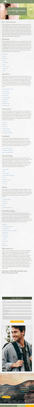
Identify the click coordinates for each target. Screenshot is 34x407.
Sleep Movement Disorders (8, 152)
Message (3, 315)
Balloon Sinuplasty (6, 103)
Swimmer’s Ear (5, 58)
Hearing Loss (5, 201)
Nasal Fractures (5, 95)
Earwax (4, 64)
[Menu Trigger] (31, 2)
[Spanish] (1, 405)
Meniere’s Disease (6, 66)
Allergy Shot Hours (6, 173)
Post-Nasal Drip (5, 99)
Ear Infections (5, 54)
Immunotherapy (5, 169)
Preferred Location (5, 312)
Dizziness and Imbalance (7, 207)
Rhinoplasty (5, 224)
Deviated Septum (6, 91)
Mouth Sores (5, 124)
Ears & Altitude (5, 62)
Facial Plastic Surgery (16, 402)
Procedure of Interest (5, 309)
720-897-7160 (4, 380)
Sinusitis (4, 177)
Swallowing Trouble (6, 128)
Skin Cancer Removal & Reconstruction (10, 230)
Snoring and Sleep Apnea (7, 148)
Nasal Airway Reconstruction (8, 226)
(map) (10, 379)
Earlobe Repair (5, 245)
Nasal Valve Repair (6, 93)
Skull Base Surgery (6, 105)
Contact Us (23, 402)
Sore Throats (5, 126)
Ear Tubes (4, 56)
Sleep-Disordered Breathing (8, 150)
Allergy (4, 171)
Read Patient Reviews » (24, 393)
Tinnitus (4, 60)
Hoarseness (5, 122)
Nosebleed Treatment (7, 97)
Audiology (10, 402)
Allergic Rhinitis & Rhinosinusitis (8, 175)
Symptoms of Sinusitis (7, 179)
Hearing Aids (5, 203)
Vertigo (4, 70)
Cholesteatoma (5, 68)
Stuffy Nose (5, 101)
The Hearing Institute (7, 199)
